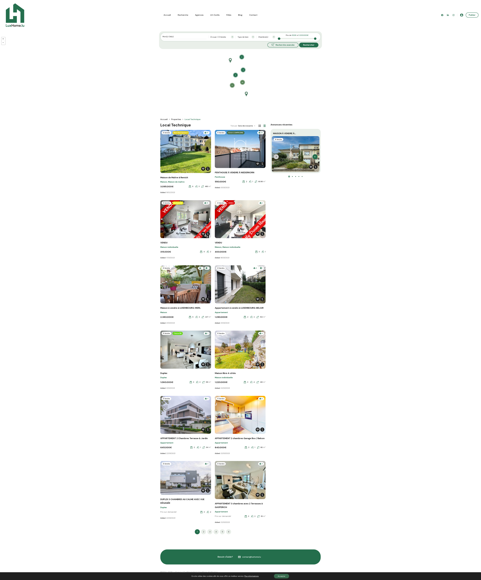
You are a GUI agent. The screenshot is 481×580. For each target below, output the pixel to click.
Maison (163, 182)
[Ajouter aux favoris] (203, 169)
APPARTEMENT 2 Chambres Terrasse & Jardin (184, 438)
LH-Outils (214, 15)
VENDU (163, 242)
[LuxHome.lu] (15, 15)
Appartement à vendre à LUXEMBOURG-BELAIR (239, 308)
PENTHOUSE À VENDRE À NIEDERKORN (234, 172)
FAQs (228, 15)
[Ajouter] (208, 169)
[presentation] (276, 156)
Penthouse (220, 177)
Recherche (183, 15)
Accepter (281, 576)
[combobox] (222, 37)
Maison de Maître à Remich (174, 177)
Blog (240, 15)
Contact (253, 15)
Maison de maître (176, 182)
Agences (199, 15)
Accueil (167, 15)
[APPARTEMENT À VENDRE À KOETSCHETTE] (230, 59)
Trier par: (233, 126)
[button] (289, 176)
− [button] (3, 43)
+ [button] (3, 39)
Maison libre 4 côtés (225, 373)
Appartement (221, 312)
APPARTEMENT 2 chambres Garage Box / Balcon (240, 438)
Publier (472, 15)
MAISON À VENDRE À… (284, 133)
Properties (176, 119)
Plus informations (251, 576)
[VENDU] (246, 92)
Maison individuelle (169, 247)
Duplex (163, 373)
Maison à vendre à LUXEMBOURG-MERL (180, 308)
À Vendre (166, 133)
